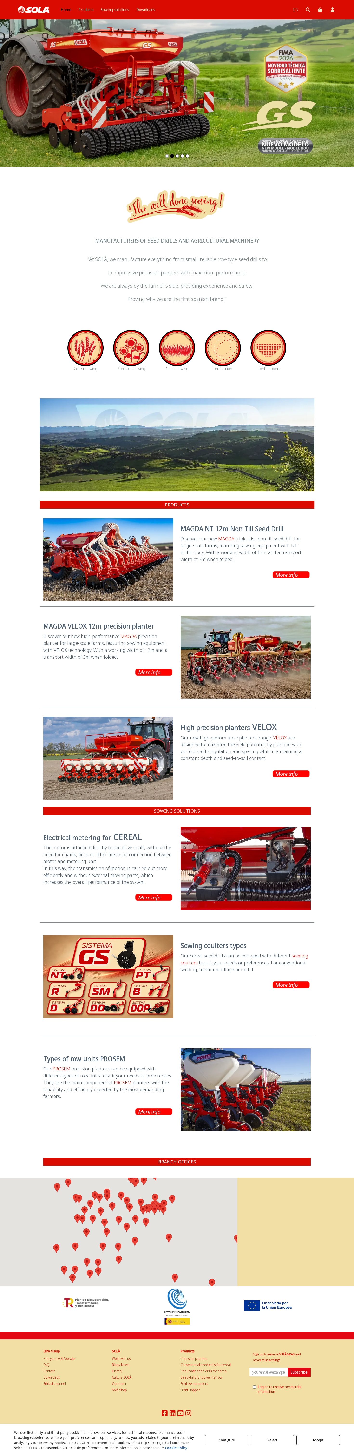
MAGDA (226, 538)
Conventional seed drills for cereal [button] (206, 1365)
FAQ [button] (46, 1365)
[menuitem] (66, 10)
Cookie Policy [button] (176, 1447)
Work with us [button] (121, 1358)
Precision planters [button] (194, 1358)
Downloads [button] (51, 1377)
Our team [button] (119, 1383)
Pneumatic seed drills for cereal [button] (204, 1371)
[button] (34, 9)
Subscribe (299, 1372)
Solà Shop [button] (119, 1390)
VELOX (280, 737)
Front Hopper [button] (190, 1390)
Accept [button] (318, 1440)
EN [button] (296, 10)
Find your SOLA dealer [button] (59, 1358)
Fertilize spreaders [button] (194, 1383)
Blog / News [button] (120, 1365)
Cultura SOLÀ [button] (121, 1377)
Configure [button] (227, 1440)
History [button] (117, 1371)
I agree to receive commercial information (279, 1389)
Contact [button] (49, 1371)
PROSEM (61, 1068)
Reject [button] (272, 1440)
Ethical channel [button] (54, 1383)
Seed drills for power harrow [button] (201, 1377)
